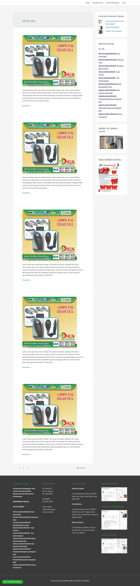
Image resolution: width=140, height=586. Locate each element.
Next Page (81, 468)
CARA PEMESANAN (112, 3)
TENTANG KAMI (97, 3)
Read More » (26, 106)
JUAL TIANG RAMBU (112, 27)
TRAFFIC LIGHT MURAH (113, 31)
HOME (87, 3)
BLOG (124, 3)
